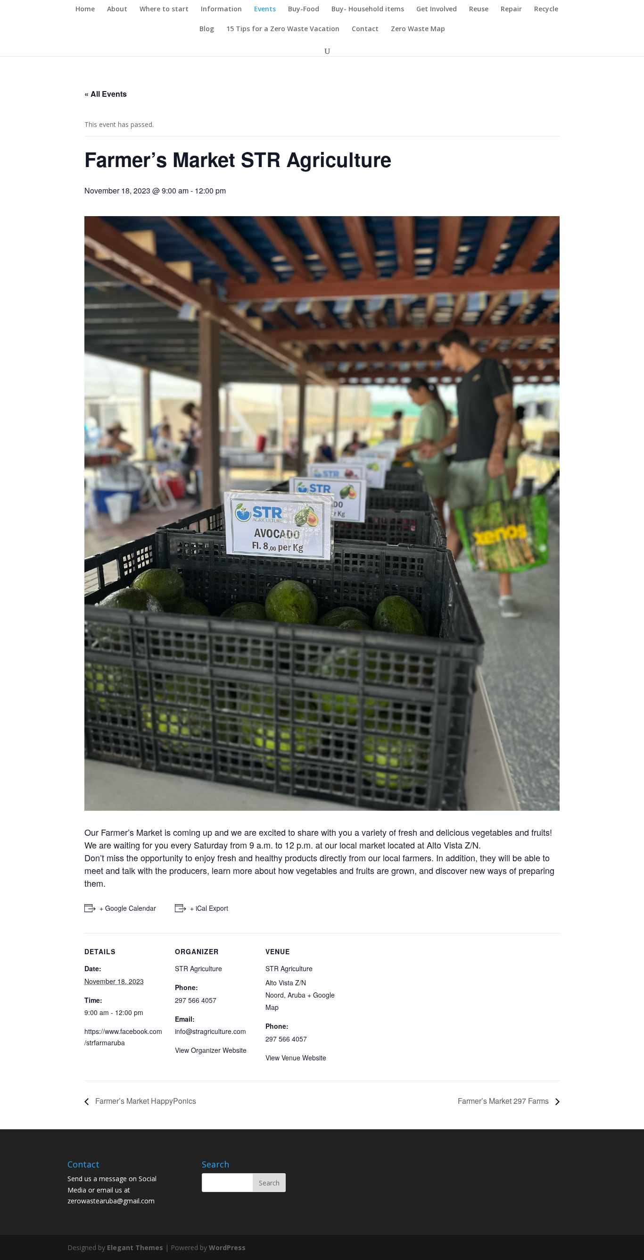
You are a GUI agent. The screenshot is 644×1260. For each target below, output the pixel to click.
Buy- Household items (367, 9)
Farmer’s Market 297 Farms (504, 1100)
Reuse (478, 9)
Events (265, 9)
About (117, 9)
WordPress (227, 1247)
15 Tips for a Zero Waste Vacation (282, 29)
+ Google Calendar (127, 908)
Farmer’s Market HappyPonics (144, 1100)
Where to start (164, 9)
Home (85, 9)
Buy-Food (303, 9)
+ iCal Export (209, 908)
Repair (511, 9)
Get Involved (436, 9)
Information (221, 9)
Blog (206, 29)
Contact (365, 29)
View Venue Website (295, 1057)
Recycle (546, 9)
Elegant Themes (135, 1247)
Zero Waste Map (418, 29)
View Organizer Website (211, 1050)
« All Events (105, 93)
